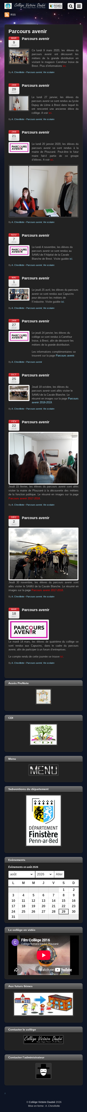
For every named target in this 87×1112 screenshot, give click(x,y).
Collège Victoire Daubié (42, 1102)
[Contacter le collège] (43, 1039)
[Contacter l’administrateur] (43, 1071)
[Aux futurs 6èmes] (43, 1004)
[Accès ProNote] (43, 697)
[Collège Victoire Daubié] (33, 7)
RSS (13, 14)
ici (71, 258)
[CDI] (43, 734)
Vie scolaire (48, 72)
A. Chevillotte (18, 72)
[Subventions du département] (43, 820)
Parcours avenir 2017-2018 (47, 590)
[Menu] (43, 770)
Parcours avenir (35, 39)
